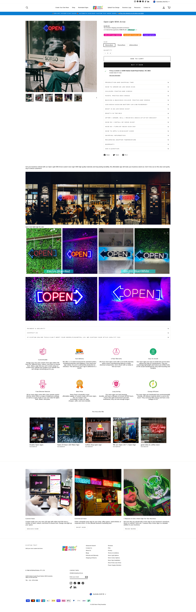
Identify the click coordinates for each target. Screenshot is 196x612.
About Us (88, 550)
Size (105, 42)
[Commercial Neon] (98, 492)
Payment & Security (36, 328)
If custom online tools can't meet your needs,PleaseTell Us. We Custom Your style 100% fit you (73, 337)
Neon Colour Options (114, 558)
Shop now (81, 527)
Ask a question (112, 148)
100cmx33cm (133, 45)
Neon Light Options (113, 555)
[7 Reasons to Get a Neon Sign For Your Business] (147, 492)
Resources (137, 7)
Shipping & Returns (91, 558)
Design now (33, 529)
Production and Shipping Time (119, 82)
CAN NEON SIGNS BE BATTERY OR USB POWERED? (126, 104)
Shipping (113, 27)
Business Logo (126, 7)
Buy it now (137, 65)
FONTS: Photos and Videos (117, 95)
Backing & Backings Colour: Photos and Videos (127, 100)
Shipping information (115, 135)
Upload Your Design (113, 7)
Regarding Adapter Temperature (120, 139)
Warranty (110, 144)
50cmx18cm (109, 45)
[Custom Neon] (49, 492)
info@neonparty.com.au (76, 573)
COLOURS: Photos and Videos (118, 91)
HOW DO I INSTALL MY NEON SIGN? (120, 122)
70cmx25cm (121, 45)
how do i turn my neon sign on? (120, 126)
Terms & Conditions (113, 553)
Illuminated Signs (83, 7)
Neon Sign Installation (114, 560)
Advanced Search (91, 545)
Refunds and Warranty (92, 555)
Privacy (110, 550)
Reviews (110, 545)
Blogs (87, 553)
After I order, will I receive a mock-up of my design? (131, 117)
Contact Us (147, 7)
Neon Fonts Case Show (114, 562)
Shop (73, 7)
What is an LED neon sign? (117, 109)
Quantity (108, 50)
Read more (130, 529)
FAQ (109, 548)
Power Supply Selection (114, 565)
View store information (114, 75)
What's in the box (113, 113)
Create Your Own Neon (62, 7)
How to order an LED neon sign (120, 87)
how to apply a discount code (119, 131)
